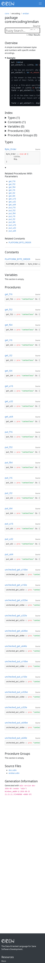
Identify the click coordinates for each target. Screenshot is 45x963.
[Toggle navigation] (40, 3)
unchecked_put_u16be (17, 661)
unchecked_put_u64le (17, 737)
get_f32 (12, 184)
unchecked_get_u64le (17, 646)
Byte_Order (11, 149)
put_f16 (12, 207)
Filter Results (34, 35)
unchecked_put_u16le (17, 676)
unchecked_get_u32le (17, 615)
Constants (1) (17, 122)
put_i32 (12, 219)
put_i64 (12, 222)
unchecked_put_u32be (17, 691)
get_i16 (12, 190)
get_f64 (12, 187)
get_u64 (12, 204)
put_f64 (12, 213)
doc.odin (13, 770)
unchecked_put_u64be (17, 722)
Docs (3, 961)
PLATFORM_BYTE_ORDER (20, 242)
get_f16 (12, 181)
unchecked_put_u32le (17, 707)
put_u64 (12, 230)
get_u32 (12, 201)
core (7, 13)
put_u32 (12, 228)
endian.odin (14, 773)
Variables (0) (16, 126)
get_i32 (12, 193)
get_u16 (12, 198)
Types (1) (14, 118)
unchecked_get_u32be (17, 600)
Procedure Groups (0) (22, 135)
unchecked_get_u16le (17, 584)
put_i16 (12, 216)
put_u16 (12, 225)
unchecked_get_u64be (17, 630)
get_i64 (12, 196)
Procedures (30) (18, 131)
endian (26, 13)
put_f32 (12, 210)
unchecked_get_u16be (17, 569)
